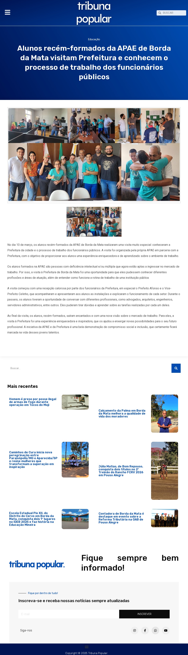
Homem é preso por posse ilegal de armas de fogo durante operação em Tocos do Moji (32, 402)
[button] (87, 647)
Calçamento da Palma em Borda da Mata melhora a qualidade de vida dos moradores (122, 413)
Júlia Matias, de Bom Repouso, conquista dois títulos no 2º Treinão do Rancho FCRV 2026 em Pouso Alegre (121, 471)
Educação (94, 39)
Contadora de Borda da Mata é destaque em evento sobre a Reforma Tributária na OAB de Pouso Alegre (121, 518)
